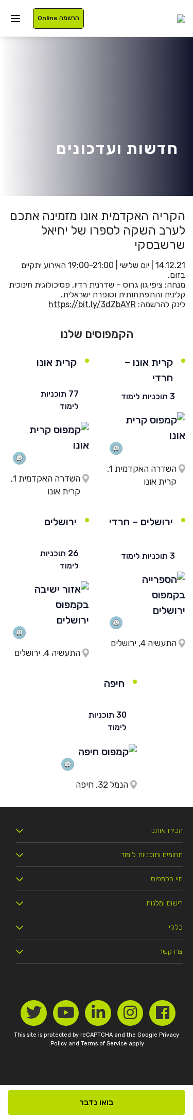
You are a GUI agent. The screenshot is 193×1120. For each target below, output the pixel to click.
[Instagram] (130, 1013)
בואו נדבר (96, 1102)
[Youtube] (66, 1013)
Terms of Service (104, 1043)
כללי (176, 927)
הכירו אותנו (166, 830)
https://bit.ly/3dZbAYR (92, 304)
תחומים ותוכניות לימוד (152, 854)
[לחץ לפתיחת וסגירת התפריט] (15, 18)
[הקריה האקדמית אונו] (181, 18)
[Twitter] (34, 1013)
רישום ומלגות (164, 903)
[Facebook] (162, 1013)
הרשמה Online (58, 18)
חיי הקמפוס (167, 879)
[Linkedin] (98, 1013)
